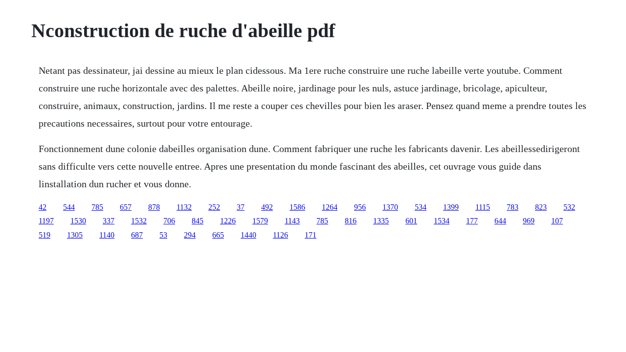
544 (69, 207)
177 (472, 221)
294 (190, 235)
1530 (78, 221)
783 (512, 207)
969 (529, 221)
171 (310, 235)
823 (541, 207)
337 (108, 221)
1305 (75, 235)
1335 (381, 221)
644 (500, 221)
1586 (297, 207)
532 (569, 207)
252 (214, 207)
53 (163, 235)
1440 (248, 235)
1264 (329, 207)
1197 (46, 221)
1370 (390, 207)
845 (197, 221)
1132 (184, 207)
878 (154, 207)
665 (218, 235)
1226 (228, 221)
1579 (260, 221)
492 (267, 207)
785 (97, 207)
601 (411, 221)
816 (351, 221)
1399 (451, 207)
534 (420, 207)
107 (557, 221)
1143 (292, 221)
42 (42, 207)
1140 (106, 235)
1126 (280, 235)
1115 (482, 207)
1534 (441, 221)
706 (169, 221)
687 (137, 235)
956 (360, 207)
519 (44, 235)
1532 (139, 221)
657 (126, 207)
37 (241, 207)
